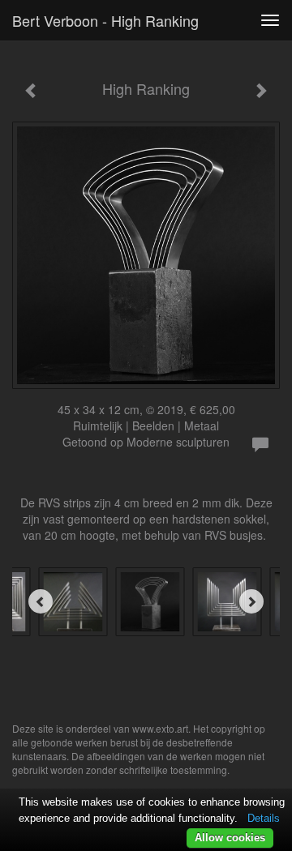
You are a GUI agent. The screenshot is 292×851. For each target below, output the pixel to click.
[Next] (251, 601)
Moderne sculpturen (178, 442)
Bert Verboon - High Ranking (105, 20)
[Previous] (40, 601)
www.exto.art (160, 728)
